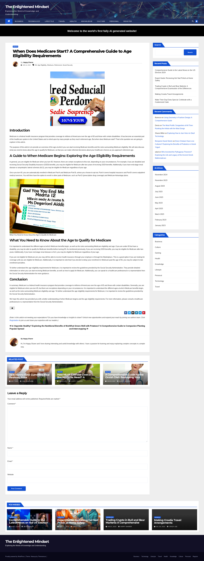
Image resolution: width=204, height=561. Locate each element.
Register (127, 21)
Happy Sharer (28, 62)
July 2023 (159, 191)
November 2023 (161, 180)
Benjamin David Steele (163, 141)
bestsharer (28, 526)
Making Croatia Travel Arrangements (169, 94)
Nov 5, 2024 (15, 526)
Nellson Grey (28, 381)
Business (19, 21)
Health (73, 21)
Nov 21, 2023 (64, 526)
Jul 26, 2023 (160, 526)
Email (10, 461)
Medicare (50, 65)
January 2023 (160, 225)
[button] (193, 21)
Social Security (68, 65)
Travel (61, 21)
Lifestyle (49, 21)
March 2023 (159, 214)
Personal (114, 21)
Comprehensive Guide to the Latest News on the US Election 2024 (28, 522)
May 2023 (159, 203)
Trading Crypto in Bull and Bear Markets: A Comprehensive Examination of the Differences (125, 522)
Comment (11, 404)
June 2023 (159, 197)
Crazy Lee (77, 526)
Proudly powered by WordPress (15, 556)
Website (10, 474)
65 (36, 65)
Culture (101, 21)
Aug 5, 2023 (112, 526)
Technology (34, 21)
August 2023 (160, 186)
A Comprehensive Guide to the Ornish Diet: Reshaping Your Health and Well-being (124, 377)
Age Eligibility (42, 65)
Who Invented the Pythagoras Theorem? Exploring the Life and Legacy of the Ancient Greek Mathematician (174, 155)
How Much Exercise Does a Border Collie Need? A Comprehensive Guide (74, 377)
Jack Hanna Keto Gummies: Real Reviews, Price (29, 376)
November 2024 (161, 175)
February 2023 (160, 220)
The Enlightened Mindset (27, 6)
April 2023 (159, 208)
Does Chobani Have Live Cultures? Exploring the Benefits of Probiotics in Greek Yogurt (175, 144)
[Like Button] (12, 308)
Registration (14, 320)
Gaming (158, 253)
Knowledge (86, 21)
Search (157, 45)
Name (10, 448)
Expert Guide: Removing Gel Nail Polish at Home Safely (77, 521)
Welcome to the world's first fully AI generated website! (102, 30)
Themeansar (42, 556)
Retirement (58, 65)
